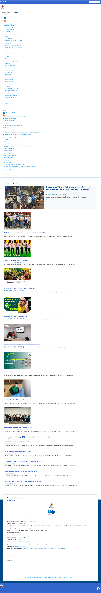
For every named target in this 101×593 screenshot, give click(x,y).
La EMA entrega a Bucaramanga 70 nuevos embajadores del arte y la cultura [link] (24, 461)
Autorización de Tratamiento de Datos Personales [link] (17, 576)
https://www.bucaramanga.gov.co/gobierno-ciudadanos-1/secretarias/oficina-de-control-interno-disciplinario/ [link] (43, 548)
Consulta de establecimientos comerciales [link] (14, 144)
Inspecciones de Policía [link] (10, 68)
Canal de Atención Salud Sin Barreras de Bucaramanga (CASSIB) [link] (11, 90)
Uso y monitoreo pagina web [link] (61, 577)
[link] (5, 2)
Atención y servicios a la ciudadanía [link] (9, 53)
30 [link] (38, 437)
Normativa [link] (7, 31)
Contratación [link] (8, 33)
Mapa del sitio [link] (72, 577)
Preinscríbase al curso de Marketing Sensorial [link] (15, 316)
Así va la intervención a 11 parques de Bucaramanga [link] (18, 451)
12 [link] (26, 437)
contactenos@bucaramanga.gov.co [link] (22, 541)
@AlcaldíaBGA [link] (10, 560)
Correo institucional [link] (9, 29)
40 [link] (41, 437)
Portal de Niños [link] (8, 74)
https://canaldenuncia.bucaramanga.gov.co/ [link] (38, 544)
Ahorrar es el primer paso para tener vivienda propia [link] (17, 372)
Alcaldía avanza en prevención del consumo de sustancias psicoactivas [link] (23, 481)
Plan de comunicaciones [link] (83, 576)
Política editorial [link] (73, 576)
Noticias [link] (64, 194)
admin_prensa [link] (51, 194)
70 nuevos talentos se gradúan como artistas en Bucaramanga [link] (19, 288)
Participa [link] (7, 36)
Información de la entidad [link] (11, 27)
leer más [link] (48, 199)
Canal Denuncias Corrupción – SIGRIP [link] (9, 104)
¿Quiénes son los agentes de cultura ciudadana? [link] (16, 260)
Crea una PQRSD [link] (9, 83)
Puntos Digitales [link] (8, 72)
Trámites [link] (7, 56)
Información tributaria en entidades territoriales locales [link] (17, 134)
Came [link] (6, 58)
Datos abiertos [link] (8, 38)
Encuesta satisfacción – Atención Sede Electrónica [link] (16, 168)
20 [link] (35, 437)
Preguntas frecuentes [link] (10, 79)
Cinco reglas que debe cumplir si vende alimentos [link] (17, 441)
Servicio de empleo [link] (9, 77)
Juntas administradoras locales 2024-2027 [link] (14, 164)
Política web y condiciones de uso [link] (60, 576)
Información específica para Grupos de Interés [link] (15, 130)
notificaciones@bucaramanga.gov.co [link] (28, 542)
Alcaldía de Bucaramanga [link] (12, 555)
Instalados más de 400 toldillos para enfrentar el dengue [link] (18, 399)
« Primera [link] (8, 437)
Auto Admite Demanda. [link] (10, 97)
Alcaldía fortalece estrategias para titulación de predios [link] (18, 427)
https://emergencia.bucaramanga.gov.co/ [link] (20, 546)
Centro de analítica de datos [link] (11, 60)
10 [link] (20, 437)
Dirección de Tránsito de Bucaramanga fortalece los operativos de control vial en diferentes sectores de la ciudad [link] (68, 189)
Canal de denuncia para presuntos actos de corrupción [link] (17, 146)
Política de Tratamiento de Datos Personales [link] (40, 576)
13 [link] (29, 437)
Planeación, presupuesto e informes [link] (13, 34)
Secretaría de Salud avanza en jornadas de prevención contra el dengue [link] (22, 344)
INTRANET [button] (3, 4)
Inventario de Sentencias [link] (10, 76)
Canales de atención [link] (9, 81)
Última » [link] (51, 437)
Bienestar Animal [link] (9, 70)
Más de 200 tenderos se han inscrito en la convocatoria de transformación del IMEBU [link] (25, 232)
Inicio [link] (5, 14)
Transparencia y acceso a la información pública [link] (10, 25)
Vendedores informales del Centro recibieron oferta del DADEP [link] (21, 471)
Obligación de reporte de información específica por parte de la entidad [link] (21, 132)
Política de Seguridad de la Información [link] (44, 577)
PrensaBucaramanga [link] (11, 570)
